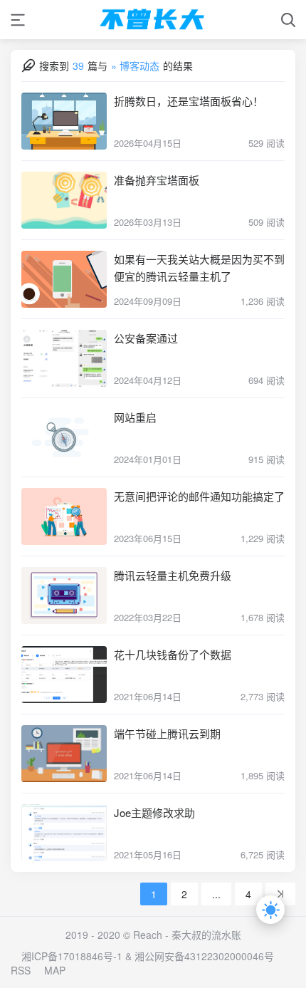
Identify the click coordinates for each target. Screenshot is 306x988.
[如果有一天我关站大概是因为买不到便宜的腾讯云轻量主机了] (64, 279)
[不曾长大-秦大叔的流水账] (153, 19)
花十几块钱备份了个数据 (172, 654)
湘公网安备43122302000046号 (204, 956)
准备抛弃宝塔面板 (156, 179)
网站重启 (135, 417)
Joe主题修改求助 (154, 812)
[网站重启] (64, 437)
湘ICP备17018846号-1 (71, 956)
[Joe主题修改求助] (64, 832)
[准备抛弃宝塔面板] (64, 200)
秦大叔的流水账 (206, 934)
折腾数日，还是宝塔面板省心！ (188, 100)
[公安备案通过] (64, 358)
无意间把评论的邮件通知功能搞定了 (199, 496)
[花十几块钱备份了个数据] (64, 674)
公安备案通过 (146, 338)
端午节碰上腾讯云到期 (167, 733)
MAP (54, 970)
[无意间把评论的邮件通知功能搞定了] (64, 516)
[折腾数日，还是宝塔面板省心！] (64, 121)
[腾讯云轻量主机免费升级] (64, 595)
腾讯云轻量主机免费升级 (172, 575)
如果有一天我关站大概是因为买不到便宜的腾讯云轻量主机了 (199, 267)
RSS (21, 970)
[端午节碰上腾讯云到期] (64, 753)
